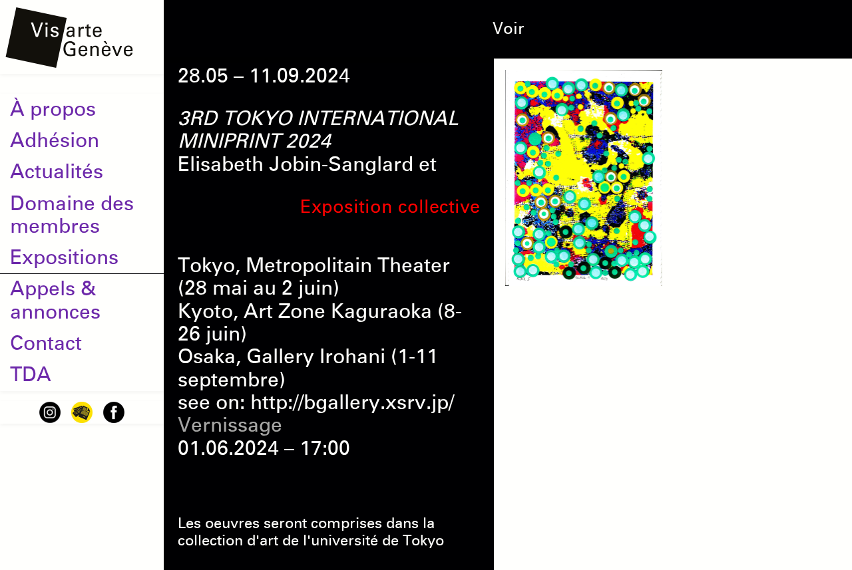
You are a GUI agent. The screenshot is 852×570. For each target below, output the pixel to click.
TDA (30, 374)
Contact (46, 343)
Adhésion (54, 140)
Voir (508, 28)
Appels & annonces (55, 300)
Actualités (56, 172)
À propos (53, 109)
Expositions (64, 257)
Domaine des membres (72, 215)
